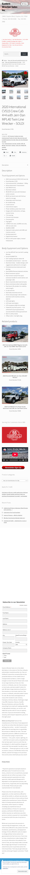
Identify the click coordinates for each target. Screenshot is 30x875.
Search (24, 54)
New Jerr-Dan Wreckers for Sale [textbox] (14, 480)
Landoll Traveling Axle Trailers (14, 41)
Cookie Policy (5, 868)
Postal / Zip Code (7, 642)
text (5, 657)
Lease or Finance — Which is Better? (13, 515)
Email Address (7, 607)
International (8, 143)
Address (5, 624)
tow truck (8, 145)
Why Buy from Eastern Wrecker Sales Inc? (14, 518)
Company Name (7, 648)
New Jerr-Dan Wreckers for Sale (13, 62)
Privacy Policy (6, 761)
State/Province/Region (20, 636)
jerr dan (14, 143)
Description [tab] (5, 165)
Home (5, 60)
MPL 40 (23, 143)
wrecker (4, 147)
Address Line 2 (7, 629)
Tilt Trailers (12, 43)
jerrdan (19, 143)
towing (13, 145)
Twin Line (18, 145)
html (5, 655)
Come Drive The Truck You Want (12, 512)
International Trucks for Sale (9, 138)
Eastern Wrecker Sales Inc (9, 7)
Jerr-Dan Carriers (7, 39)
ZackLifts (18, 43)
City (4, 635)
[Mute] (23, 460)
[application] (15, 454)
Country (17, 642)
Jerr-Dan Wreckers (17, 39)
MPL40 (3, 145)
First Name (5, 612)
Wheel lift (23, 145)
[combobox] (15, 480)
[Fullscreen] (26, 460)
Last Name (5, 618)
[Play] (4, 460)
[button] (25, 73)
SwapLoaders (5, 43)
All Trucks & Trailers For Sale (15, 136)
